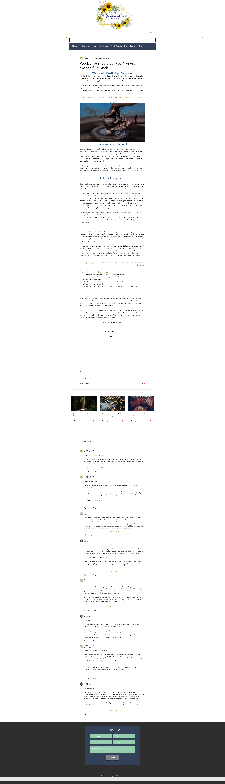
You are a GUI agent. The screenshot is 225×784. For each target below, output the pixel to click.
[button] (149, 33)
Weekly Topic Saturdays (119, 46)
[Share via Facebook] (81, 378)
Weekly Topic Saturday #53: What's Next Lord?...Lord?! (82, 415)
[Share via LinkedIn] (89, 378)
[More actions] (144, 58)
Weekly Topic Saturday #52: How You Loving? (111, 415)
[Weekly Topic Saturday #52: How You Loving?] (112, 403)
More (140, 46)
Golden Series (84, 46)
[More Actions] (144, 451)
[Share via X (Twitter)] (85, 378)
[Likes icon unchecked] (85, 471)
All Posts (74, 46)
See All (152, 393)
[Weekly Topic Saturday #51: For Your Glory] (141, 403)
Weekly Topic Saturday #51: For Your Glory (140, 415)
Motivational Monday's (100, 46)
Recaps (132, 46)
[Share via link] (94, 378)
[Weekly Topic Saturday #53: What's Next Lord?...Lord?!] (84, 403)
